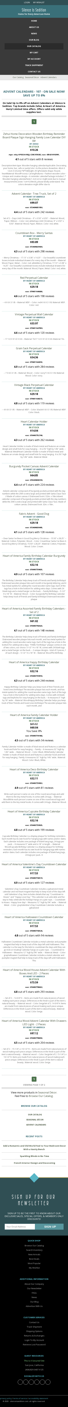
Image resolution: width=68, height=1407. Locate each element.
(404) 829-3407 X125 (34, 1369)
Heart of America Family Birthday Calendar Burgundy (34, 556)
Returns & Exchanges (34, 1335)
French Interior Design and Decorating (34, 1162)
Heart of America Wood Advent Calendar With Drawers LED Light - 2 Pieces (34, 1022)
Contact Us (34, 71)
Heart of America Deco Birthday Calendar (34, 769)
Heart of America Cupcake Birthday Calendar (34, 811)
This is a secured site (34, 1360)
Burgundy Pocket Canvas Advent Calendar (34, 466)
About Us (34, 27)
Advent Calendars (48, 77)
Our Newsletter (34, 1288)
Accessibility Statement (38, 1398)
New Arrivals (34, 1254)
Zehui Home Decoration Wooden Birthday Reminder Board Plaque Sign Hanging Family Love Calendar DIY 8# (34, 137)
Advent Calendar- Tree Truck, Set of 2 (34, 193)
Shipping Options (34, 1331)
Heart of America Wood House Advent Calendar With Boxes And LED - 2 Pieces (34, 971)
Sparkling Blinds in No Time (34, 1156)
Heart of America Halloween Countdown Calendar (34, 917)
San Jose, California (34, 1365)
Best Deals (34, 1258)
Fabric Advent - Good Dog (34, 513)
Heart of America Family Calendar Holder (34, 715)
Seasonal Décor (32, 77)
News (34, 33)
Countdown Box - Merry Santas (34, 233)
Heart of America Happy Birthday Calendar (34, 662)
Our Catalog (34, 46)
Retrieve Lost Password (34, 1344)
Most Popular (34, 1263)
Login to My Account (34, 1340)
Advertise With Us (34, 1306)
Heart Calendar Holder (34, 421)
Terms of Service (20, 1398)
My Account (34, 59)
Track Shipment (34, 1326)
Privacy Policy (6, 1398)
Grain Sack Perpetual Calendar (34, 348)
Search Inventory (34, 1250)
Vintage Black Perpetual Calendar (34, 385)
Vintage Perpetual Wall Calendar (34, 314)
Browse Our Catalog (41, 1096)
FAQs (34, 1292)
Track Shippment (34, 65)
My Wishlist (38, 2)
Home (34, 21)
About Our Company (34, 1283)
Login (27, 2)
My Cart (34, 52)
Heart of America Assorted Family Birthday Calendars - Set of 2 (34, 610)
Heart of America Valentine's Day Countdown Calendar (34, 864)
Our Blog (34, 40)
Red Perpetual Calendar (34, 277)
